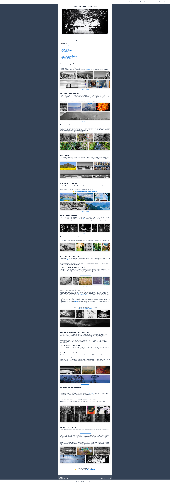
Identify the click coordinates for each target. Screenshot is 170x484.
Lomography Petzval (83, 294)
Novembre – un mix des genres (67, 57)
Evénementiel (142, 1)
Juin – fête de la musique (66, 51)
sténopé (107, 298)
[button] (138, 2)
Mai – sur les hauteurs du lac (67, 50)
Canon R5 (79, 293)
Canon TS (91, 294)
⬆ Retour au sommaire (85, 89)
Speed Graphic (91, 393)
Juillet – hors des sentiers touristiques (68, 52)
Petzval (61, 240)
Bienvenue (126, 1)
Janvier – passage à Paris (66, 45)
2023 (90, 469)
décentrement (88, 69)
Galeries (155, 1)
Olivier (83, 218)
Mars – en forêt (64, 48)
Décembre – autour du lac (66, 58)
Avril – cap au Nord (65, 49)
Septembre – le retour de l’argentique (69, 55)
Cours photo (135, 1)
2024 (92, 469)
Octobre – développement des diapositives (69, 56)
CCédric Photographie (5, 1)
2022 (87, 469)
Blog (160, 1)
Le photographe (165, 1)
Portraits (130, 1)
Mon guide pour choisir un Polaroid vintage (85, 403)
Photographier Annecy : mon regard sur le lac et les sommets (85, 191)
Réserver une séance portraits (85, 275)
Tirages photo (149, 1)
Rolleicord (76, 301)
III (78, 301)
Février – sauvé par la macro (67, 46)
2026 (94, 469)
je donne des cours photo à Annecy (85, 308)
